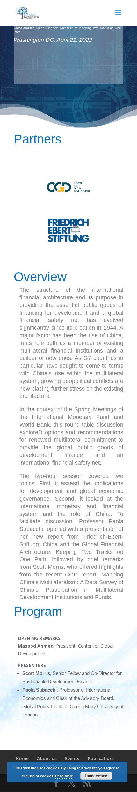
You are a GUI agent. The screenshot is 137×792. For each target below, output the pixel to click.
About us (47, 758)
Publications (101, 758)
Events (72, 758)
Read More (64, 776)
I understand (96, 776)
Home (22, 758)
